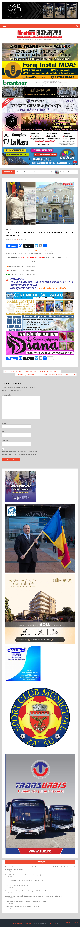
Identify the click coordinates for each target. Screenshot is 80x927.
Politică (8, 229)
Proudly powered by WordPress (21, 923)
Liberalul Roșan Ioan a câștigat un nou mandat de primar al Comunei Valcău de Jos (44, 375)
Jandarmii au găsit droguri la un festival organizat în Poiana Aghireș (27, 891)
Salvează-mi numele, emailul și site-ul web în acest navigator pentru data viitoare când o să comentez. (19, 453)
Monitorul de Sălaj (11, 239)
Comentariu (6, 395)
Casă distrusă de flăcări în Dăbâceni (17, 885)
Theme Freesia (52, 923)
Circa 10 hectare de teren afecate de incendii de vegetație (23, 875)
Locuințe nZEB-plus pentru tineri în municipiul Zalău (22, 907)
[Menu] (4, 26)
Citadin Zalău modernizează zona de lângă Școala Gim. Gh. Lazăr (26, 901)
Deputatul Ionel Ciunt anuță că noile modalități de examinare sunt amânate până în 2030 (33, 896)
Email (4, 432)
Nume (4, 423)
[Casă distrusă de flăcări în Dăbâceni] (73, 172)
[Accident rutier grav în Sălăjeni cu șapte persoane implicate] (24, 172)
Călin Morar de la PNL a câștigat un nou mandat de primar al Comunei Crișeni (33, 371)
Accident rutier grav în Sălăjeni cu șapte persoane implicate (48, 172)
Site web (5, 440)
